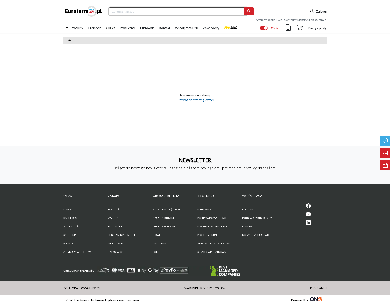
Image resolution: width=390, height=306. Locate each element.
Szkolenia (69, 234)
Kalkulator (115, 251)
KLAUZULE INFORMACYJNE (212, 226)
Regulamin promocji (121, 234)
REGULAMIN (204, 209)
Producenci (127, 28)
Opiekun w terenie (164, 226)
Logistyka (159, 243)
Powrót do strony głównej (195, 100)
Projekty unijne (207, 234)
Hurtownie (147, 28)
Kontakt (164, 28)
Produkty (77, 28)
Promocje (94, 28)
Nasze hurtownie (164, 217)
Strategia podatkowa (211, 251)
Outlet (110, 28)
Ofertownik (116, 243)
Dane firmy (70, 217)
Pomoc (157, 251)
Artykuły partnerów (77, 251)
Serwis (157, 234)
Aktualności (71, 226)
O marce (68, 209)
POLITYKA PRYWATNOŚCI (211, 217)
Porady (68, 243)
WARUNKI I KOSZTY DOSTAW (213, 243)
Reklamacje (115, 226)
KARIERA (247, 226)
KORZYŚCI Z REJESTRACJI (256, 234)
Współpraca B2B (186, 28)
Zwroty (113, 217)
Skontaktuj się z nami (166, 209)
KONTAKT (248, 209)
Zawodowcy (211, 28)
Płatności (114, 209)
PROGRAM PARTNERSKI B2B (257, 217)
